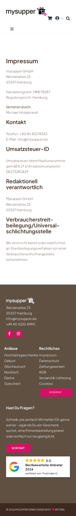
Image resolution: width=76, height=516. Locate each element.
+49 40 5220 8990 (20, 324)
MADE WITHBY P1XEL (51, 509)
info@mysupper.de (21, 318)
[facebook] (9, 333)
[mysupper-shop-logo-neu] (26, 9)
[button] (68, 18)
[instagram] (18, 333)
